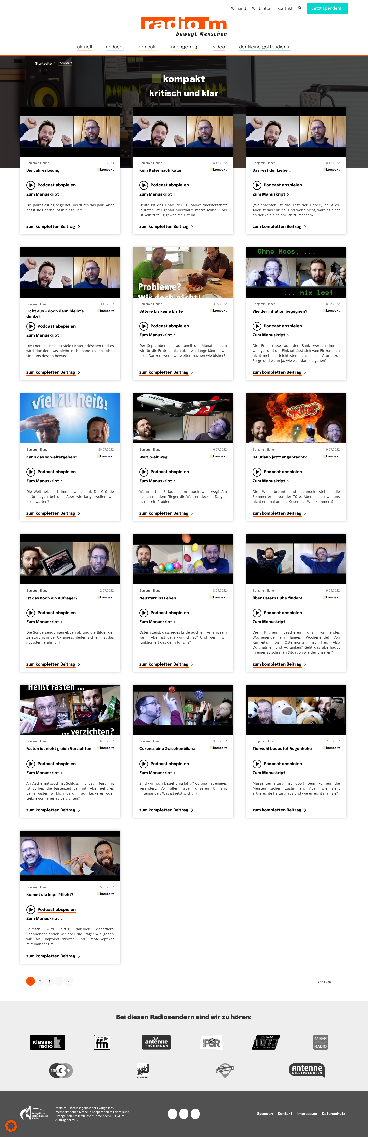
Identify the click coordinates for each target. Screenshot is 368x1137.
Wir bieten (262, 9)
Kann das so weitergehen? (51, 457)
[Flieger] (183, 418)
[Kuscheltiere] (296, 710)
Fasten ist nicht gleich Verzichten (58, 749)
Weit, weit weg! (154, 457)
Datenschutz (333, 1114)
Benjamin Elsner (37, 163)
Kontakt (285, 9)
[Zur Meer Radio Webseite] (321, 1042)
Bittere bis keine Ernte (161, 312)
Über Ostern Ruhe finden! (277, 598)
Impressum (307, 1114)
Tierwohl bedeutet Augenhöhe (282, 749)
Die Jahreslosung (42, 171)
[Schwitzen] (70, 418)
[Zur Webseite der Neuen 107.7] (266, 1042)
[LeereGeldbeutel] (296, 272)
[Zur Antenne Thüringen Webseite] (157, 1042)
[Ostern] (183, 559)
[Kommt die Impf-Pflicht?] (70, 856)
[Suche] (299, 8)
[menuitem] (238, 8)
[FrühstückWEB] (183, 272)
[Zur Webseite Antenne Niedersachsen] (307, 1070)
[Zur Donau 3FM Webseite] (61, 1070)
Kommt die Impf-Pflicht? (49, 895)
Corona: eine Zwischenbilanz (167, 749)
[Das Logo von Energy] (143, 1070)
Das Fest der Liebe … (272, 171)
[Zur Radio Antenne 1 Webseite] (225, 1070)
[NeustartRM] (70, 132)
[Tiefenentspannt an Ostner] (296, 559)
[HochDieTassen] (296, 418)
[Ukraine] (70, 559)
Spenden (265, 1114)
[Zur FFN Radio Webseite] (102, 1042)
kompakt (107, 169)
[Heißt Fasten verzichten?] (70, 710)
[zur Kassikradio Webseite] (47, 1042)
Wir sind (238, 9)
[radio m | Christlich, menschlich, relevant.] (184, 27)
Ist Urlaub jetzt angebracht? (280, 457)
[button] (11, 1126)
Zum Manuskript (42, 195)
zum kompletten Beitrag (51, 227)
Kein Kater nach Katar (160, 171)
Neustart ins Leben (157, 598)
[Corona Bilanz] (183, 710)
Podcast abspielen (57, 185)
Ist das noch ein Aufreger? (52, 598)
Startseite (43, 63)
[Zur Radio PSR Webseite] (211, 1042)
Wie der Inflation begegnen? (280, 312)
